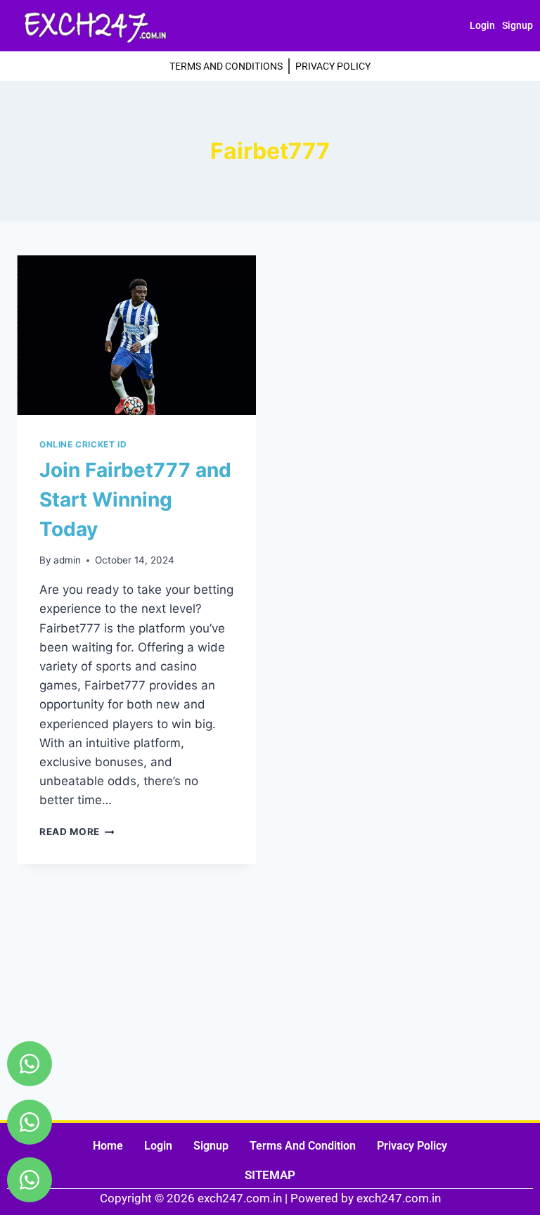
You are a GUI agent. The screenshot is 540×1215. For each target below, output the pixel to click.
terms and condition (303, 1145)
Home (108, 1145)
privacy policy (412, 1145)
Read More (77, 831)
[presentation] (136, 335)
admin (67, 560)
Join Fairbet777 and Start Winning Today (135, 499)
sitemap (270, 1175)
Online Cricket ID (83, 444)
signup (517, 25)
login (482, 25)
